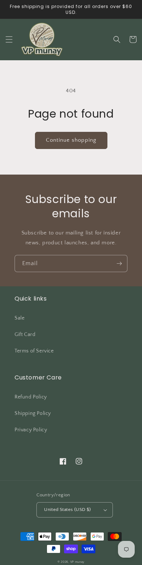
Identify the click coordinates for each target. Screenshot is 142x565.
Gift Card (25, 334)
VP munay (77, 562)
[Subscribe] (119, 263)
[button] (9, 39)
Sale (19, 318)
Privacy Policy (31, 430)
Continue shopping (71, 140)
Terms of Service (34, 351)
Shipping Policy (33, 413)
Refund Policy (31, 397)
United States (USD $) (67, 509)
